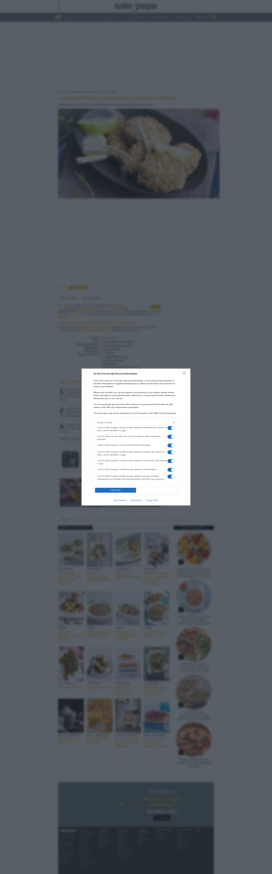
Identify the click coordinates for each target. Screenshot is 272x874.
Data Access (136, 500)
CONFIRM (115, 490)
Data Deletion (120, 500)
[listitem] (136, 422)
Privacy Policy (152, 500)
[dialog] (136, 437)
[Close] (185, 374)
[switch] (171, 428)
